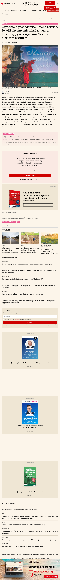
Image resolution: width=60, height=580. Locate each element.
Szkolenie (30, 361)
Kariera (19, 554)
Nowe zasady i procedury (30, 490)
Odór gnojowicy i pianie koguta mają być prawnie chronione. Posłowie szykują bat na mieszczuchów (10, 250)
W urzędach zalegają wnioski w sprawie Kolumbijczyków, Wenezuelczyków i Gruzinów (29, 287)
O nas (8, 554)
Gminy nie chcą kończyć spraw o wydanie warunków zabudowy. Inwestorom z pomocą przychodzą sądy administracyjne (30, 517)
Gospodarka (5, 543)
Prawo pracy (5, 261)
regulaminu (17, 319)
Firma (3, 513)
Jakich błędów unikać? (30, 427)
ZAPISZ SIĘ (30, 322)
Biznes (3, 245)
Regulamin (36, 554)
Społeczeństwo (5, 528)
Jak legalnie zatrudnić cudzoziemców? (30, 492)
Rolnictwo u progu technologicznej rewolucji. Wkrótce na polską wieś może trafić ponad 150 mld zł (49, 251)
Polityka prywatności (27, 554)
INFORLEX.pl (28, 558)
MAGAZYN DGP (12, 221)
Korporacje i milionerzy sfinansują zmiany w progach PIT (23, 546)
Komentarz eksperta (28, 200)
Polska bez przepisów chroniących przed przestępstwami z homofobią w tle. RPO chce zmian (29, 272)
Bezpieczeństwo (6, 507)
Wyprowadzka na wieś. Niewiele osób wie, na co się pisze (21, 137)
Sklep (48, 558)
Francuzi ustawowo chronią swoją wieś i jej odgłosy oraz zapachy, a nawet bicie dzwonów (30, 142)
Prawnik (4, 267)
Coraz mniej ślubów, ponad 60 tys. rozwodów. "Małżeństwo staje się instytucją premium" (30, 532)
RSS (57, 554)
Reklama (13, 554)
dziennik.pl (13, 558)
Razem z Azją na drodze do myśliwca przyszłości (19, 510)
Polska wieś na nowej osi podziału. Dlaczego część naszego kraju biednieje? (30, 250)
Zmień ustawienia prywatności (47, 554)
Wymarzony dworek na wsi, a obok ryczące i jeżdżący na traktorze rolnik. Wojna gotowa (29, 139)
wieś (18, 221)
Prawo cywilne (5, 276)
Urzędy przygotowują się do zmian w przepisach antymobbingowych (27, 264)
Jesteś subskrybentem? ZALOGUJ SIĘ (30, 179)
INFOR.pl (22, 558)
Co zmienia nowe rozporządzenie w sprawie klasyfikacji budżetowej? (36, 195)
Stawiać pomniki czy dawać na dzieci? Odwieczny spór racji (23, 525)
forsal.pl (18, 558)
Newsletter (43, 558)
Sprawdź (38, 205)
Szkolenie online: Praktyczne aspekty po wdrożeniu (30, 425)
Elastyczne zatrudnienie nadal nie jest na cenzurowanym (22, 294)
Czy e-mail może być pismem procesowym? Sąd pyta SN (22, 279)
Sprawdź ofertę (30, 175)
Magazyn (5, 18)
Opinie (3, 522)
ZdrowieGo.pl (37, 558)
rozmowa (4, 221)
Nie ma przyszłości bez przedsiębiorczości (46, 246)
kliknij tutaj (54, 326)
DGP (32, 558)
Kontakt (4, 554)
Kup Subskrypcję (50, 3)
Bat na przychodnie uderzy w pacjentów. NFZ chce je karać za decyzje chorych (30, 540)
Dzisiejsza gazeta (9, 4)
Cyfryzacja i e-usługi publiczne (9, 298)
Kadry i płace (5, 537)
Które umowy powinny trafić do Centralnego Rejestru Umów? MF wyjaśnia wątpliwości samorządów (28, 302)
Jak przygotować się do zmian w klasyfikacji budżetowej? (30, 363)
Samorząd (4, 283)
